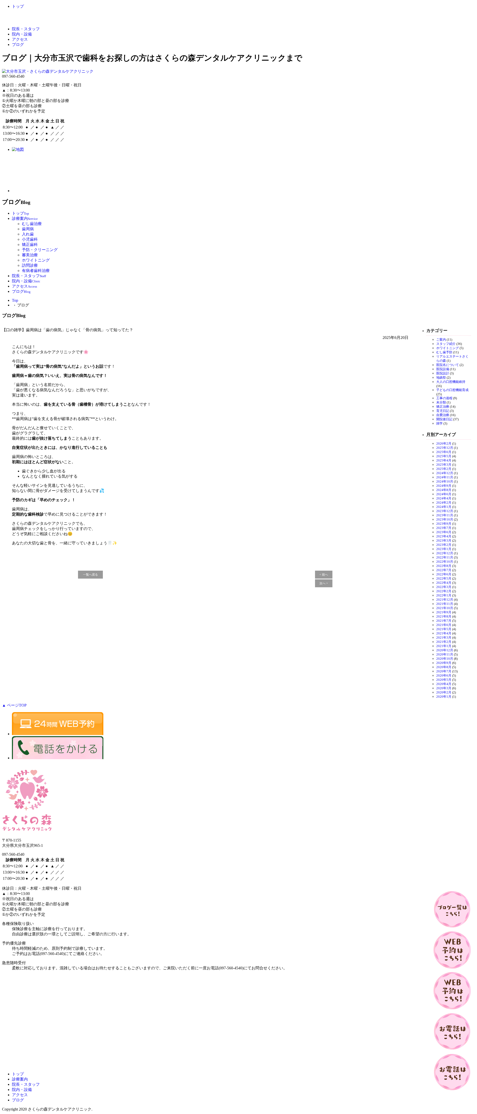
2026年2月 (443, 443)
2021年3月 (443, 637)
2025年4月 (443, 460)
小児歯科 (30, 239)
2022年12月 (444, 553)
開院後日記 (444, 419)
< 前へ (323, 574)
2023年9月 (443, 523)
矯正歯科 (30, 244)
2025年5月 (443, 456)
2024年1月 (443, 507)
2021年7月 (443, 621)
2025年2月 (443, 469)
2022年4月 (443, 583)
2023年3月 (443, 540)
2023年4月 (443, 536)
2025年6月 (443, 452)
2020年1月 (443, 696)
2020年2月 (443, 692)
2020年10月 (444, 658)
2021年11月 (444, 604)
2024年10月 (444, 481)
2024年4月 (443, 498)
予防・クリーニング (40, 250)
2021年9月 (443, 612)
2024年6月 (443, 494)
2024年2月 (443, 502)
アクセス (20, 39)
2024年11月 (444, 477)
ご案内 (441, 339)
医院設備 (442, 369)
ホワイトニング (36, 260)
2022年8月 (443, 566)
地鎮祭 (441, 377)
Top (15, 300)
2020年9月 (443, 663)
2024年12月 (444, 473)
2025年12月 (444, 448)
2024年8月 (443, 490)
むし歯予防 (444, 352)
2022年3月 (443, 587)
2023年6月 (443, 532)
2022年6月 (443, 574)
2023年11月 (444, 515)
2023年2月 (443, 545)
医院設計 (442, 373)
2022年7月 (443, 570)
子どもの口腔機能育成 (452, 390)
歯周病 (28, 229)
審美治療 (30, 255)
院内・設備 (22, 34)
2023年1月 (443, 549)
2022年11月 (444, 557)
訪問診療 (30, 265)
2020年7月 (443, 671)
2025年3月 (443, 464)
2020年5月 (443, 680)
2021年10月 (444, 608)
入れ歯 (28, 234)
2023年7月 (443, 528)
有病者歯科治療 (36, 270)
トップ (18, 6)
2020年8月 (443, 667)
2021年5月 (443, 629)
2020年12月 (444, 650)
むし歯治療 (32, 224)
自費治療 (442, 415)
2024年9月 (443, 486)
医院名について (447, 365)
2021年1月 (443, 646)
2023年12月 (444, 511)
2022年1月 (443, 595)
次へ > (323, 583)
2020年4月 (443, 684)
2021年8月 (443, 616)
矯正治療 (442, 406)
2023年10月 (444, 519)
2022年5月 (443, 578)
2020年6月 (443, 675)
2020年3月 (443, 688)
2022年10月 (444, 561)
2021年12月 (444, 599)
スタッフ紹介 (446, 344)
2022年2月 (443, 591)
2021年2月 (443, 642)
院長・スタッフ (26, 29)
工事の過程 (444, 398)
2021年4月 (443, 633)
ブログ (18, 44)
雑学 (439, 423)
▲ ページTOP (14, 705)
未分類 (441, 402)
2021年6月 (443, 625)
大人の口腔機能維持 (450, 382)
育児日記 (442, 411)
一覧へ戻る (90, 574)
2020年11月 (444, 654)
